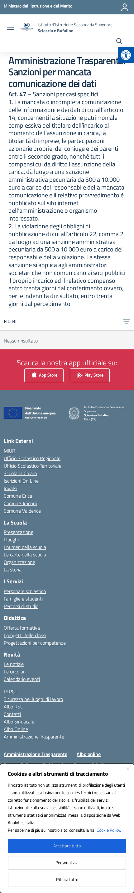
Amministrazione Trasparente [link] (34, 736)
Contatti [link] (12, 714)
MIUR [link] (9, 450)
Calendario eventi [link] (22, 679)
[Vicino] (127, 769)
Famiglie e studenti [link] (23, 598)
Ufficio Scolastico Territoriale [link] (32, 465)
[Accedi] (124, 7)
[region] (67, 828)
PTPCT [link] (10, 691)
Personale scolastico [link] (25, 591)
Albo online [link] (89, 754)
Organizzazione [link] (19, 562)
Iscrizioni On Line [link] (21, 481)
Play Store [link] (93, 374)
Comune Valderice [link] (22, 511)
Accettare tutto (67, 845)
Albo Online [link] (16, 729)
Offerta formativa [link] (22, 628)
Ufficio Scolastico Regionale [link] (32, 458)
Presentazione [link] (18, 532)
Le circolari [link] (15, 671)
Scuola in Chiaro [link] (20, 473)
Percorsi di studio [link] (21, 606)
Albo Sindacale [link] (19, 721)
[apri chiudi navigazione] (10, 28)
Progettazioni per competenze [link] (35, 643)
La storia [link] (13, 569)
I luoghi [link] (11, 539)
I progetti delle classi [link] (25, 635)
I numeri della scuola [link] (25, 547)
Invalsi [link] (10, 488)
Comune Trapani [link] (20, 503)
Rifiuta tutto (67, 879)
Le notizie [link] (14, 664)
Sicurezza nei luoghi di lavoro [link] (33, 699)
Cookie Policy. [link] (109, 830)
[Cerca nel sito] (119, 42)
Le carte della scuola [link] (25, 554)
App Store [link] (47, 374)
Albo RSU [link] (13, 706)
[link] (126, 55)
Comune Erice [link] (18, 496)
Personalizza (67, 862)
